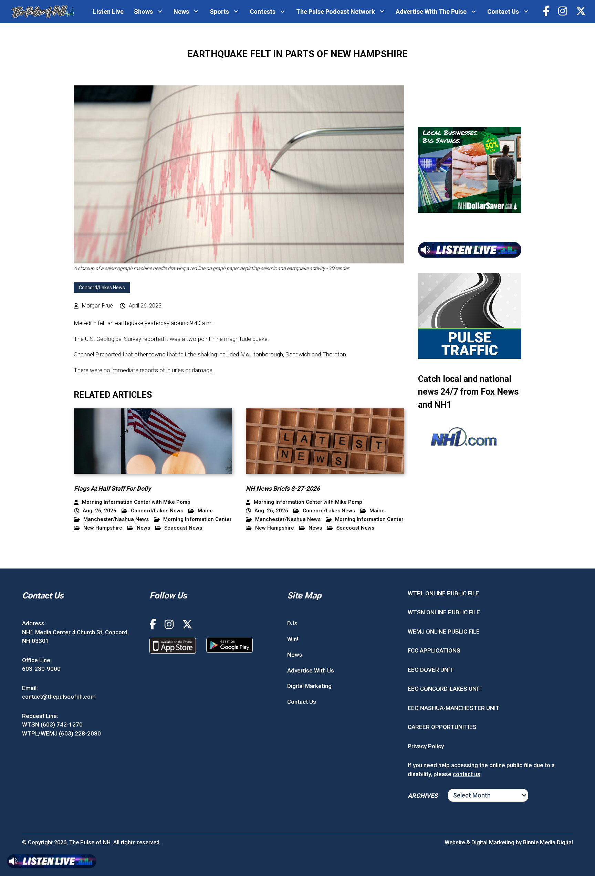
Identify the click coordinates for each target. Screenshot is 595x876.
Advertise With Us (310, 670)
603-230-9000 (41, 668)
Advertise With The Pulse (431, 11)
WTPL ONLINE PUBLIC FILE (443, 593)
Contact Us (503, 11)
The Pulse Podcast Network (335, 11)
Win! (292, 639)
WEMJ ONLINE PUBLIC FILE (444, 631)
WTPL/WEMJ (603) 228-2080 (61, 733)
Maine (205, 510)
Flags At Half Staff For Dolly (112, 488)
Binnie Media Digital (548, 842)
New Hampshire (102, 528)
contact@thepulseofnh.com (59, 696)
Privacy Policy (426, 746)
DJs (292, 623)
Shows (143, 11)
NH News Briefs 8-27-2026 (283, 488)
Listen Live (108, 11)
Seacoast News (183, 528)
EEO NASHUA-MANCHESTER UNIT (454, 708)
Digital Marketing (309, 685)
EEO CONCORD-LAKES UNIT (445, 688)
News (181, 11)
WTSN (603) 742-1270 (52, 724)
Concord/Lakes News (102, 287)
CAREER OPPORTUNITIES (442, 726)
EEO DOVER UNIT (431, 669)
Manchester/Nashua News (116, 519)
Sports (219, 11)
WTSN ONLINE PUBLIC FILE (444, 612)
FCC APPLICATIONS (434, 650)
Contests (262, 11)
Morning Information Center (197, 519)
